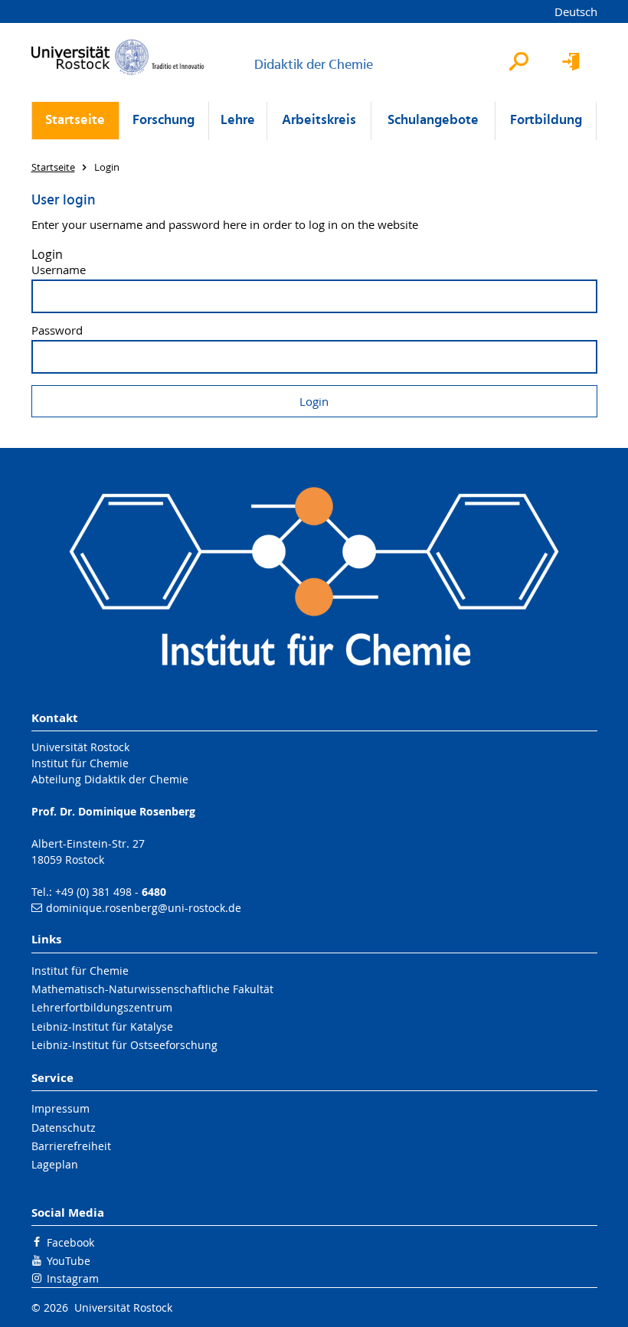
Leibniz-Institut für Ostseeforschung (124, 1045)
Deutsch (575, 11)
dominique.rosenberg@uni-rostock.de (143, 907)
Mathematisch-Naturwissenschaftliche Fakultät (152, 989)
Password (57, 330)
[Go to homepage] (117, 57)
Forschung (163, 120)
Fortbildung (546, 120)
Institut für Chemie (80, 970)
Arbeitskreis (319, 120)
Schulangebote (433, 120)
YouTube (68, 1260)
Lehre (238, 120)
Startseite (75, 120)
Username (58, 270)
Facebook (70, 1242)
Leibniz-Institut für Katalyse (102, 1026)
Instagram (73, 1278)
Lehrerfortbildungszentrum (101, 1007)
